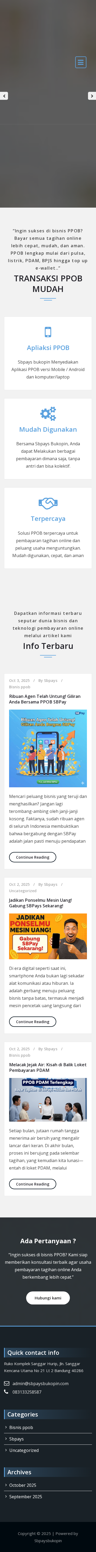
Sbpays (50, 680)
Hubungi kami (48, 1297)
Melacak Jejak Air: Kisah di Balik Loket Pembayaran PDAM (48, 1067)
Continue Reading (36, 857)
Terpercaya (48, 518)
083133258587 (27, 1392)
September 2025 (25, 1497)
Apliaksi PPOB (48, 347)
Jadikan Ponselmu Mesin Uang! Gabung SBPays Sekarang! (40, 903)
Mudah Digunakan (48, 429)
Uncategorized (23, 890)
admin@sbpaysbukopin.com (41, 1383)
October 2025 (22, 1485)
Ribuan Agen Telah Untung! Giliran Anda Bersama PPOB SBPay (45, 699)
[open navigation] (81, 62)
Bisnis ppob (19, 686)
